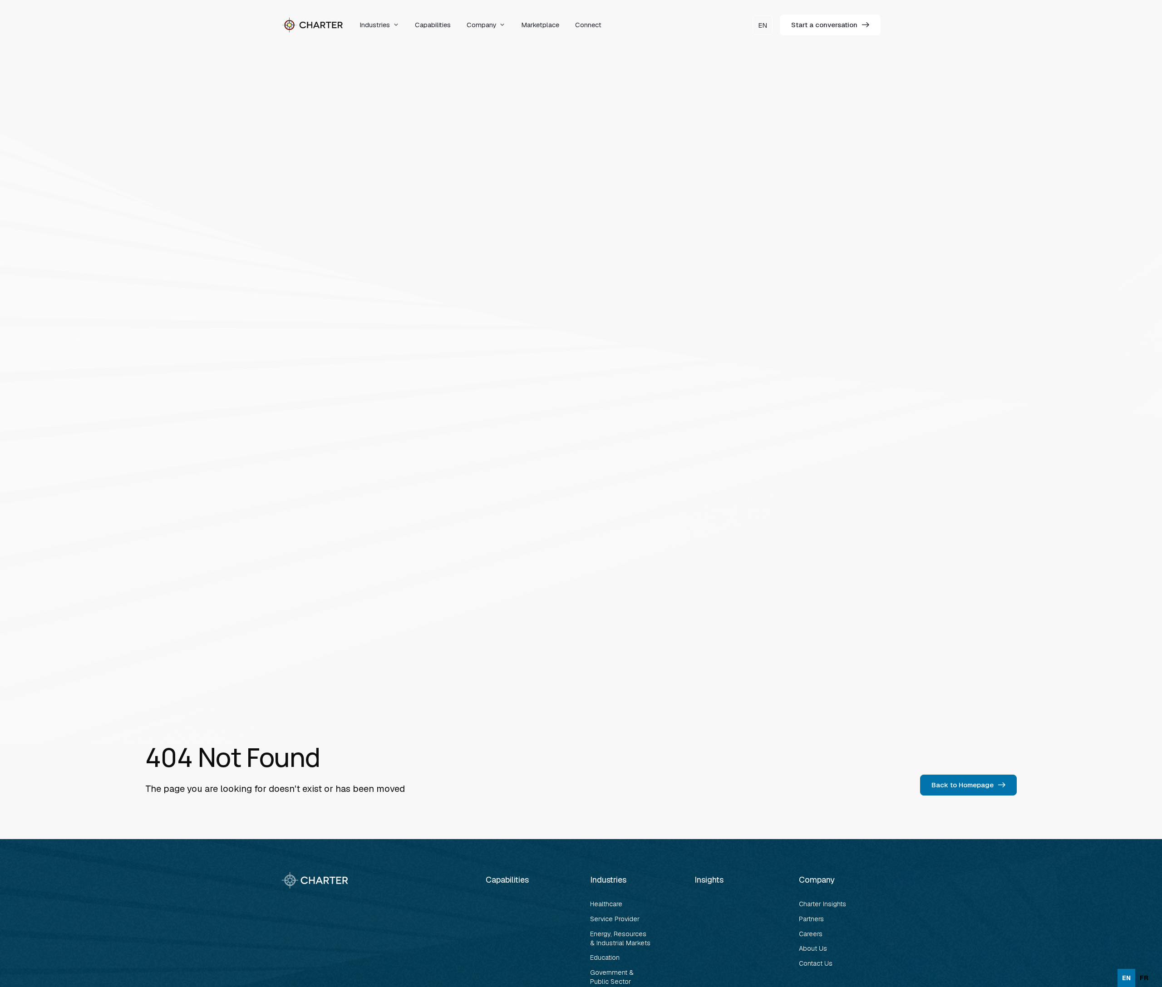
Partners (811, 919)
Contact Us (815, 963)
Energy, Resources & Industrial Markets (620, 938)
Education (605, 957)
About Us (813, 948)
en (762, 25)
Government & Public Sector (612, 977)
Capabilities (433, 24)
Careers (810, 934)
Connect (588, 24)
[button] (379, 24)
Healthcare (606, 904)
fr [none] (1144, 978)
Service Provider (615, 919)
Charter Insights (822, 904)
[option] (1144, 978)
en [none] (1126, 978)
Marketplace (540, 24)
